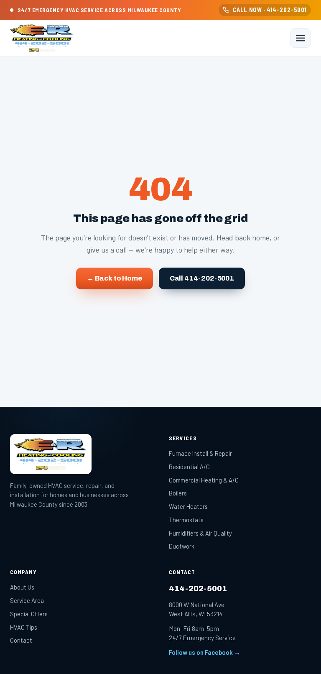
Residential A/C (189, 466)
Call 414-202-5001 (202, 278)
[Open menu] (300, 38)
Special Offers (29, 614)
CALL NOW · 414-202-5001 (270, 9)
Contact (21, 640)
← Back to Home (114, 278)
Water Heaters (188, 506)
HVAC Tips (23, 627)
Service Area (27, 600)
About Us (22, 587)
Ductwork (181, 546)
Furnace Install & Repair (200, 453)
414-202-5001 (198, 588)
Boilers (178, 493)
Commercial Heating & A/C (204, 480)
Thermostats (186, 519)
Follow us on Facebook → (204, 652)
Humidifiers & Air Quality (200, 533)
